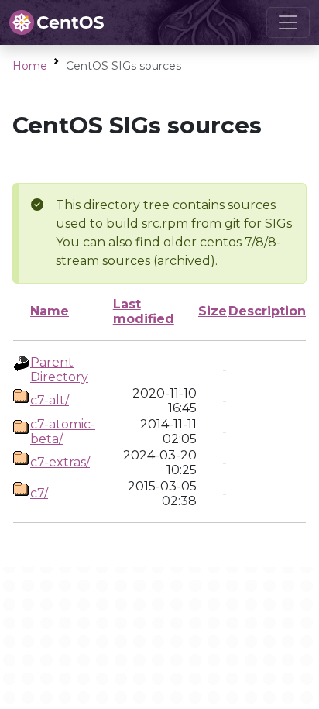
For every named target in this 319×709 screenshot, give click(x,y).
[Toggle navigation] (288, 22)
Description (267, 311)
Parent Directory (59, 369)
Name (49, 311)
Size (212, 311)
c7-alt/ (49, 400)
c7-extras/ (60, 462)
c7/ (39, 493)
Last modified (143, 311)
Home (29, 66)
